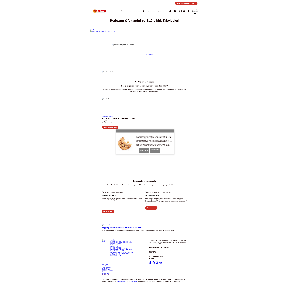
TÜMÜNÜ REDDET (155, 149)
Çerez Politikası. (166, 145)
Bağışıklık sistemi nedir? (117, 251)
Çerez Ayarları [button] (106, 274)
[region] (145, 142)
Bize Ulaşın (105, 265)
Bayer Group (105, 273)
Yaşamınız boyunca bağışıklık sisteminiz (121, 253)
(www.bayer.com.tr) (121, 281)
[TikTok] (170, 11)
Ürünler (123, 11)
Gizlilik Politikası (106, 267)
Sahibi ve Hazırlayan (107, 271)
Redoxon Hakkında (138, 11)
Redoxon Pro (114, 246)
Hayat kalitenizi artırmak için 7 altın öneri (122, 252)
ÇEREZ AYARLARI (144, 150)
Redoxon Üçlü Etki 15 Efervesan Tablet (121, 241)
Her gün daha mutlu (116, 256)
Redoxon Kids (114, 245)
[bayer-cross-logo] (194, 11)
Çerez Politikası (106, 268)
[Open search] (188, 11)
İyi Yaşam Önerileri (162, 11)
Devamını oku (149, 55)
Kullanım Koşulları (107, 269)
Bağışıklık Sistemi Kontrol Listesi (119, 248)
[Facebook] (175, 11)
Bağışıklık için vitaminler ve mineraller (121, 250)
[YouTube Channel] (184, 11)
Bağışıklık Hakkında (150, 11)
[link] (144, 123)
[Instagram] (179, 11)
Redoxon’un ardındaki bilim (118, 254)
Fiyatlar (130, 11)
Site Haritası (105, 272)
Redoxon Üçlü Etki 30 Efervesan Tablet (121, 242)
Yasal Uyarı (105, 266)
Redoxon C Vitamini (115, 243)
